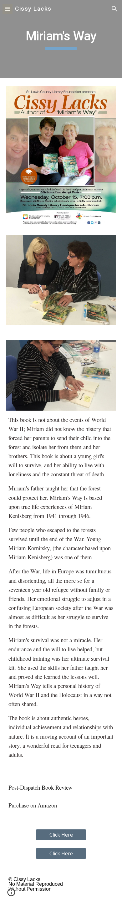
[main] (61, 39)
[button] (7, 8)
